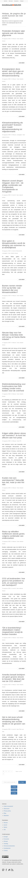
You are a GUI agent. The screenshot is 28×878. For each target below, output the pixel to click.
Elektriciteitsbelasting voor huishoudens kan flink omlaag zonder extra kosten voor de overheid (14, 387)
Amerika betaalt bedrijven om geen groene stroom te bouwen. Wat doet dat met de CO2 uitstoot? (13, 678)
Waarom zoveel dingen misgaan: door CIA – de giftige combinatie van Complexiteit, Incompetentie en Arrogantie (12, 186)
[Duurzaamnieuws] (11, 5)
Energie (6, 836)
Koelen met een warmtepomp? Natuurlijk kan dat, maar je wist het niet (13, 481)
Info (5, 829)
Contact (21, 1)
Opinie (5, 827)
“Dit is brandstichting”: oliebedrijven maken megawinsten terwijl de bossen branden (12, 631)
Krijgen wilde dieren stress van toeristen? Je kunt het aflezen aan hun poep (14, 435)
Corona (6, 850)
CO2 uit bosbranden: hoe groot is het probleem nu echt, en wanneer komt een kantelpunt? (13, 581)
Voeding (6, 843)
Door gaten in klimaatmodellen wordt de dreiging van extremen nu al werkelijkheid (13, 244)
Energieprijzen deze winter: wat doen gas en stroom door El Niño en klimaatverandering (13, 72)
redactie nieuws (5, 137)
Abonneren (6, 808)
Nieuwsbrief (19, 251)
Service (5, 1)
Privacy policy (7, 810)
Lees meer (21, 62)
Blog (5, 813)
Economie (6, 839)
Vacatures (16, 1)
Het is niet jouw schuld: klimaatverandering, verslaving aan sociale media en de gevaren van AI (13, 721)
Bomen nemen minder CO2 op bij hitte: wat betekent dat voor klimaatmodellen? (12, 289)
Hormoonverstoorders (9, 845)
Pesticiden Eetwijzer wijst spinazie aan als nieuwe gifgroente (13, 33)
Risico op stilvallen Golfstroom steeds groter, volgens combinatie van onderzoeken (13, 534)
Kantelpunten (7, 848)
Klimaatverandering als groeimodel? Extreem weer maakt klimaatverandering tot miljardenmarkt (12, 127)
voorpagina (19, 134)
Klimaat (6, 841)
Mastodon (6, 815)
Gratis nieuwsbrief (8, 806)
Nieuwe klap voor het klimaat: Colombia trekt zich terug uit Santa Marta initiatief (13, 336)
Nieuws (14, 38)
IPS (20, 441)
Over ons (11, 1)
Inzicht (14, 195)
